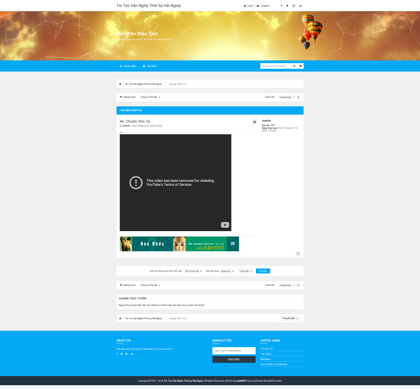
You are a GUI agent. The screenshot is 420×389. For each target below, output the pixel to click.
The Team (266, 353)
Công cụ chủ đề (149, 97)
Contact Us (267, 348)
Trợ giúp (152, 66)
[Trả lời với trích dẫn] (254, 121)
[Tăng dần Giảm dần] (245, 271)
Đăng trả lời (130, 97)
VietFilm (266, 120)
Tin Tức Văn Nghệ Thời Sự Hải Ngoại (148, 5)
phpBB (240, 380)
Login (250, 5)
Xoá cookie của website (274, 364)
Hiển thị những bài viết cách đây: (166, 271)
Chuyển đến (289, 318)
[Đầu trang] (298, 253)
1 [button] (294, 97)
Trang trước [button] (285, 97)
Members (266, 359)
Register (265, 5)
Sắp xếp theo (213, 271)
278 (272, 125)
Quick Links (130, 66)
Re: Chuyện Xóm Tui (135, 121)
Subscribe (234, 359)
